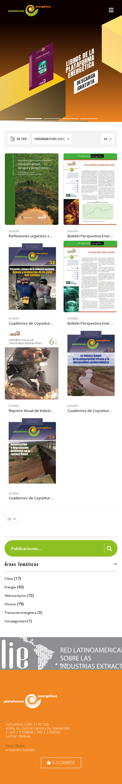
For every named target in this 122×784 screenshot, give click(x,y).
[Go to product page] (31, 189)
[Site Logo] (30, 10)
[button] (111, 10)
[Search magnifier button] (109, 548)
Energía (10, 587)
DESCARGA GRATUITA (86, 81)
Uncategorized (15, 621)
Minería (14, 231)
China (9, 578)
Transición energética (20, 612)
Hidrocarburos (15, 595)
